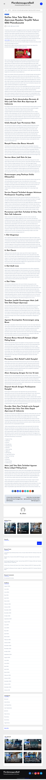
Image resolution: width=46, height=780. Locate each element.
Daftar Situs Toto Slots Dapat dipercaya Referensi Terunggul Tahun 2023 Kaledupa (14, 499)
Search (6, 539)
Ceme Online (7, 702)
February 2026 (7, 604)
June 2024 (6, 663)
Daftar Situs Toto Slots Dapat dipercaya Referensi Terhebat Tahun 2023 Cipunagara (32, 499)
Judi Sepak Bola (7, 705)
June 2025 (6, 627)
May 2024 (6, 666)
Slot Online (6, 719)
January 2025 (7, 642)
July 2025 (6, 624)
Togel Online (7, 722)
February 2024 (7, 675)
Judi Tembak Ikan (8, 708)
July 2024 (6, 660)
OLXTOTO (27, 778)
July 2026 (6, 589)
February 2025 (7, 639)
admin (9, 26)
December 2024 (7, 645)
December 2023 (7, 681)
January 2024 (7, 678)
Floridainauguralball (22, 3)
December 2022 (7, 687)
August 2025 (7, 621)
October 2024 (7, 651)
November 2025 (7, 612)
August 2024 (7, 657)
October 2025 (7, 615)
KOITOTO (7, 14)
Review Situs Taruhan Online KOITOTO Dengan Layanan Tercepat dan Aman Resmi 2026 (23, 525)
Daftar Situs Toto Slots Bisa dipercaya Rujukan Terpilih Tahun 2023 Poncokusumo (22, 20)
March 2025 (6, 636)
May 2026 (6, 595)
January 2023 (7, 684)
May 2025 (6, 630)
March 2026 (6, 601)
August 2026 (7, 586)
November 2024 (7, 648)
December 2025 (7, 609)
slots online (7, 40)
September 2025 (8, 618)
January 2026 (7, 607)
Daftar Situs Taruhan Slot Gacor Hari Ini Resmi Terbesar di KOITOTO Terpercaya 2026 (22, 565)
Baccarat (6, 699)
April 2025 (6, 633)
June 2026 (6, 592)
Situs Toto (6, 728)
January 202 (7, 690)
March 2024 (6, 672)
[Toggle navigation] (4, 3)
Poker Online (7, 713)
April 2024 (6, 669)
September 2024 (8, 654)
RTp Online (6, 716)
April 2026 (6, 598)
